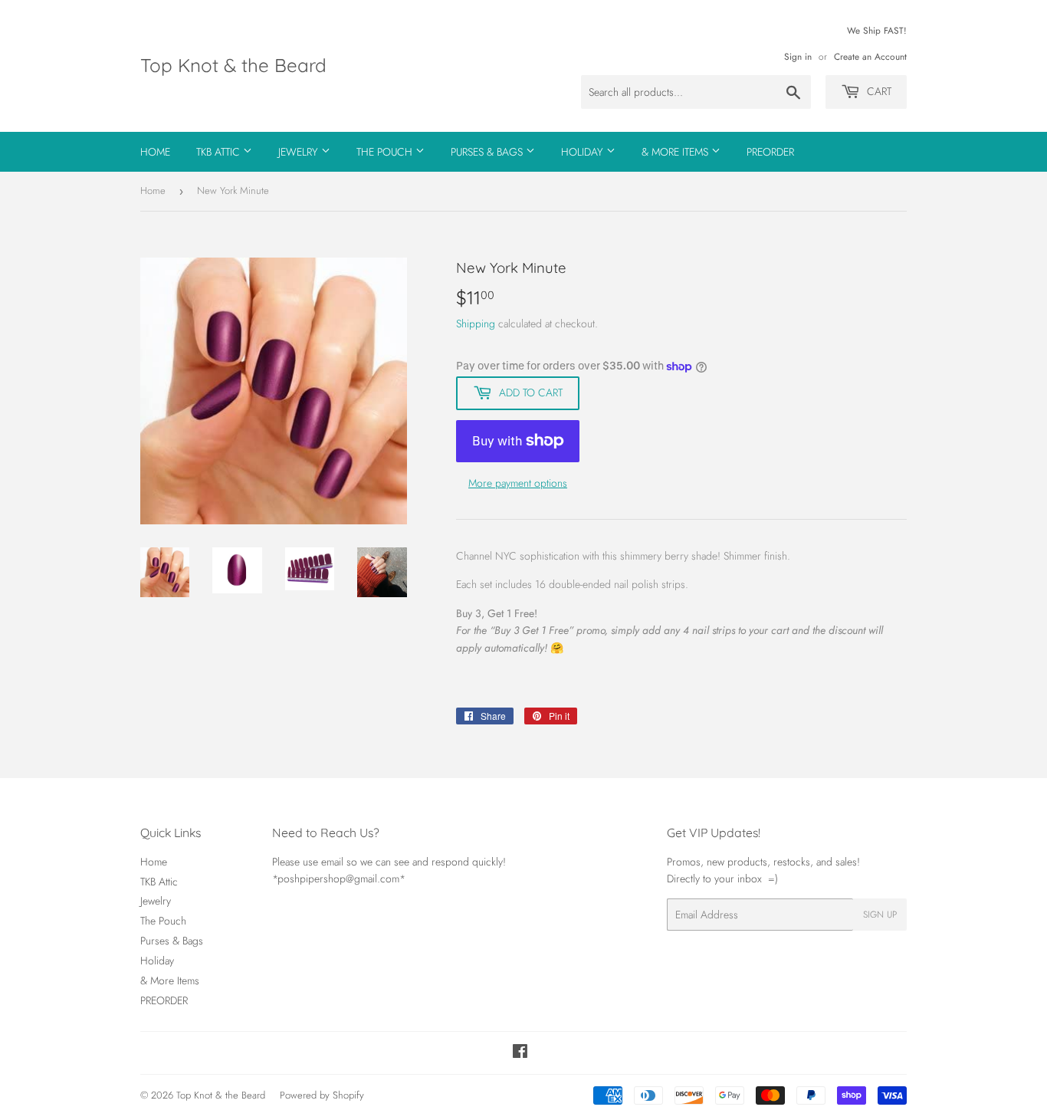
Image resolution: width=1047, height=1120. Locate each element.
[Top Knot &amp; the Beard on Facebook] (520, 1053)
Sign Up (880, 914)
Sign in (798, 56)
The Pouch (385, 151)
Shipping (475, 323)
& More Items (676, 151)
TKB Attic (219, 151)
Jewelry (299, 151)
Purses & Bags (488, 151)
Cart (877, 91)
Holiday (583, 151)
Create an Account (870, 56)
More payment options (517, 483)
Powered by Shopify (322, 1095)
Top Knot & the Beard (233, 65)
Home (155, 151)
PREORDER (770, 151)
